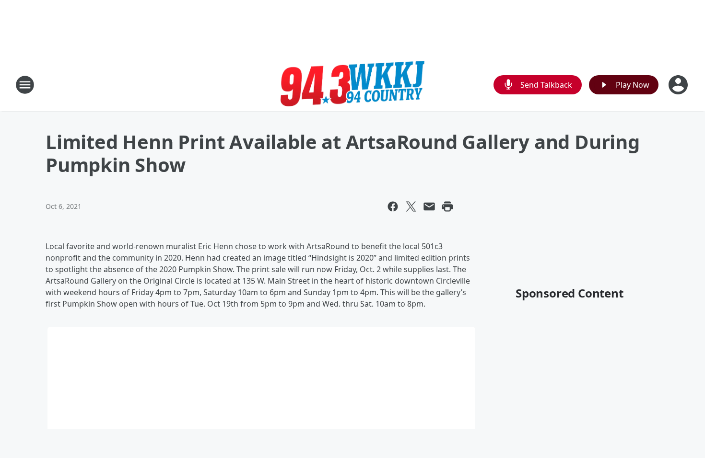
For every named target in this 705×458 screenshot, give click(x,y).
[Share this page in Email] (429, 206)
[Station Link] (352, 84)
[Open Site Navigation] (25, 84)
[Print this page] (447, 206)
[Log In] (679, 84)
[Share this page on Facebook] (393, 206)
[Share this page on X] (411, 206)
